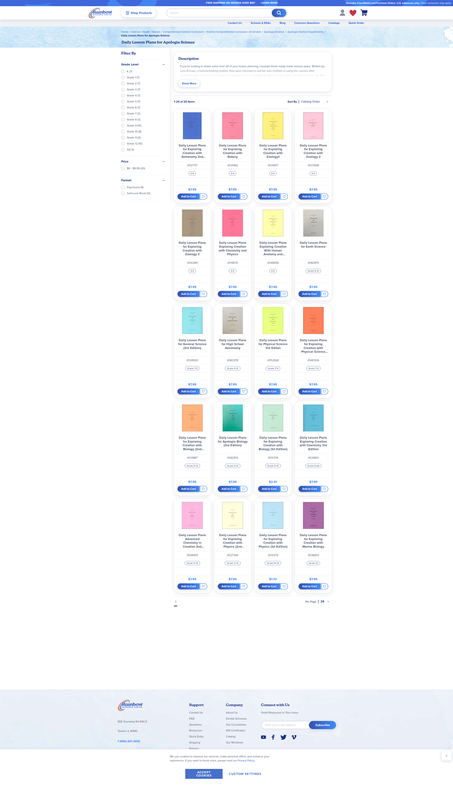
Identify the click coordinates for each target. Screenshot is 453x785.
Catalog (231, 736)
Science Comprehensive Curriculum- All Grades (234, 32)
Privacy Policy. (246, 760)
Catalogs (334, 23)
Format (126, 180)
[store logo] (100, 13)
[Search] (279, 13)
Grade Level (130, 64)
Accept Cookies (204, 774)
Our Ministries (234, 742)
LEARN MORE (269, 3)
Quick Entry (196, 736)
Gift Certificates (235, 730)
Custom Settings (245, 774)
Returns (194, 748)
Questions (195, 725)
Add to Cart (188, 196)
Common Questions (307, 23)
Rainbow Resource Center (130, 706)
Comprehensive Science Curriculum (183, 32)
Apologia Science (274, 32)
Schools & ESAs (261, 23)
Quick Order (356, 23)
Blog (282, 23)
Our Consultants (236, 725)
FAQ (191, 719)
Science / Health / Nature (145, 32)
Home (124, 32)
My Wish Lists (352, 13)
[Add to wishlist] (203, 197)
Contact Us (235, 23)
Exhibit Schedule (236, 719)
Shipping (194, 742)
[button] (342, 12)
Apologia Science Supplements (305, 32)
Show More (189, 83)
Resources (195, 730)
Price (124, 161)
